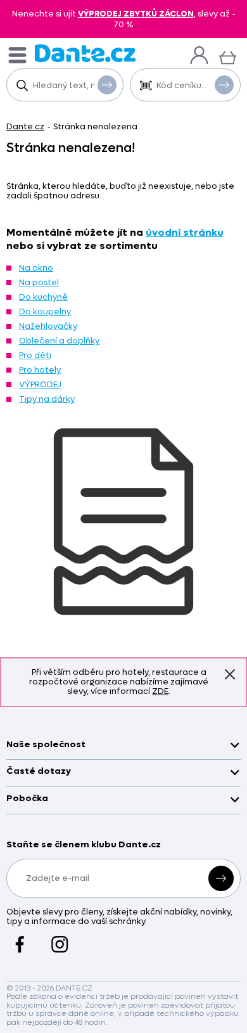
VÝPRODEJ (40, 384)
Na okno (36, 267)
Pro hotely (40, 369)
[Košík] (228, 56)
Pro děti (35, 355)
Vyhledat (107, 84)
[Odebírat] (221, 878)
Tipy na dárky (47, 399)
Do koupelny (45, 311)
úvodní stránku (185, 232)
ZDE (160, 691)
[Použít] (224, 84)
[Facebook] (20, 938)
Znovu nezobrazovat (230, 674)
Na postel (39, 282)
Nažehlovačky (48, 326)
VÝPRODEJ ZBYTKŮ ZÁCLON (136, 13)
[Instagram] (60, 938)
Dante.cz (25, 126)
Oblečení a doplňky (59, 340)
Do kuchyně (43, 297)
